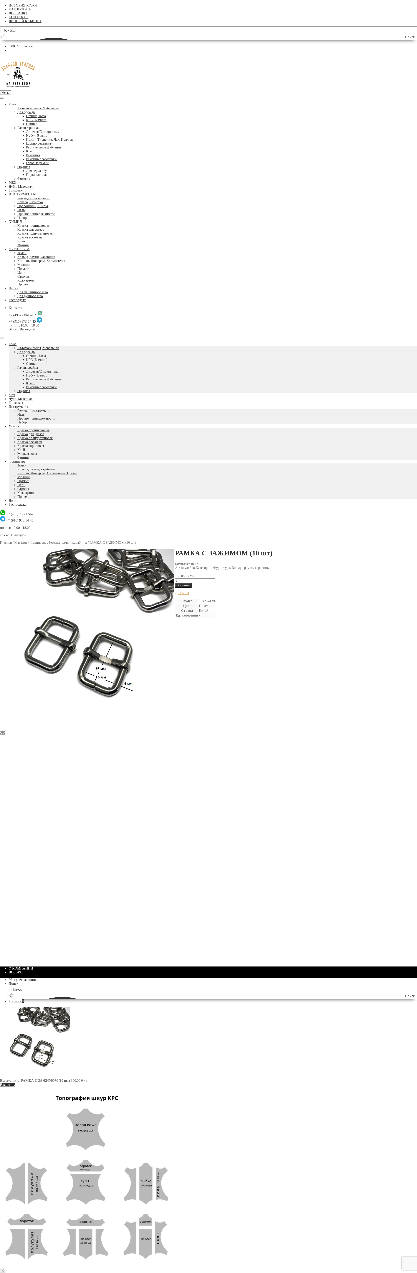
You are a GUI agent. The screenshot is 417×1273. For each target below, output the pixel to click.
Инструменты (19, 406)
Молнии (23, 265)
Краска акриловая (30, 446)
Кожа (13, 104)
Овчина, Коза (36, 116)
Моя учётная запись (23, 979)
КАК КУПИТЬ (20, 9)
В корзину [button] (16, 741)
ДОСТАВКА (18, 13)
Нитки (13, 288)
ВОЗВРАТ (16, 972)
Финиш (23, 245)
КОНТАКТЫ (18, 17)
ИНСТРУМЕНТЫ (22, 194)
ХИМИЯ (15, 221)
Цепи (21, 272)
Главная (6, 542)
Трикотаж (16, 190)
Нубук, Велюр (36, 135)
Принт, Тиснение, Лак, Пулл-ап (49, 139)
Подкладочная (36, 175)
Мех (12, 395)
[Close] (1, 337)
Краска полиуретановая (35, 233)
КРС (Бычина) (36, 120)
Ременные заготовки (41, 159)
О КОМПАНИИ (21, 968)
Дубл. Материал (21, 186)
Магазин (20, 542)
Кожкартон (25, 280)
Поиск (13, 983)
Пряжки (23, 268)
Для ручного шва (30, 296)
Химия (14, 426)
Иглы (21, 210)
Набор (22, 218)
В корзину (183, 585)
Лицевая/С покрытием (43, 131)
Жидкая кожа (27, 453)
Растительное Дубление (43, 147)
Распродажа (17, 300)
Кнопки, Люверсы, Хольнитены (41, 261)
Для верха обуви (38, 171)
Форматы (24, 178)
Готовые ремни (37, 163)
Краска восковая (29, 237)
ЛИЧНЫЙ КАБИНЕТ (25, 21)
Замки (21, 253)
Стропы (23, 276)
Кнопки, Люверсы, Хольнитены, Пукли (47, 473)
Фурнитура (17, 461)
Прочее (22, 284)
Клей (21, 241)
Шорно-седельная (39, 143)
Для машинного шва (32, 292)
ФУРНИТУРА (19, 249)
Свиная (31, 124)
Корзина (16, 1001)
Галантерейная (28, 128)
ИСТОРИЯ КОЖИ (23, 5)
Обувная (23, 167)
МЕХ (13, 182)
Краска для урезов (30, 229)
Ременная (33, 155)
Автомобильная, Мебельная (38, 108)
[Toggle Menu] (1, 98)
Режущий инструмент (33, 198)
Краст (30, 151)
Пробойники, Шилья (32, 206)
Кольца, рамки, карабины (36, 257)
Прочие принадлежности (36, 214)
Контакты (16, 308)
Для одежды (26, 112)
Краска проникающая (33, 225)
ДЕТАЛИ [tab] (182, 593)
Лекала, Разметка (30, 202)
